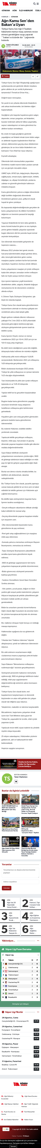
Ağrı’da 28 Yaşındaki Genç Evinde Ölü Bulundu (12, 905)
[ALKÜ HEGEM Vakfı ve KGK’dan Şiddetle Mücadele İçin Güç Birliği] (11, 799)
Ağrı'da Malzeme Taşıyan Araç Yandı (14, 931)
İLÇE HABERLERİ (26, 11)
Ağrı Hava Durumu (30, 1096)
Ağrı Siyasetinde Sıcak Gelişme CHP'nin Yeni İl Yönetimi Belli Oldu (13, 918)
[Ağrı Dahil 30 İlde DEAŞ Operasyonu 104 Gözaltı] (11, 842)
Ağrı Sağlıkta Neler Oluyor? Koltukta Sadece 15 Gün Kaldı (34, 931)
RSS (6, 1129)
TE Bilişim (26, 1136)
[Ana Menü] (38, 4)
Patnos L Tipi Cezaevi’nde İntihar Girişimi (35, 905)
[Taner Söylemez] (7, 778)
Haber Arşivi (28, 1119)
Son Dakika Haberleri (11, 1119)
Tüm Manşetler (29, 1112)
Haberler (4, 17)
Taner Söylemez (20, 777)
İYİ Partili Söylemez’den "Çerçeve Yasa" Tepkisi (30, 831)
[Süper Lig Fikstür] (38, 1012)
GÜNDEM (6, 11)
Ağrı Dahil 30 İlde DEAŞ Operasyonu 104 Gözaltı (10, 850)
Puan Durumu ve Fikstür (8, 1113)
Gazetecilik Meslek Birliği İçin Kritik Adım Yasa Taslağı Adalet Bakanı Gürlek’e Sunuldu (29, 852)
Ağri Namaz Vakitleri (11, 1104)
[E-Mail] (16, 782)
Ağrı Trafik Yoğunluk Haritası (29, 1105)
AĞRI (14, 11)
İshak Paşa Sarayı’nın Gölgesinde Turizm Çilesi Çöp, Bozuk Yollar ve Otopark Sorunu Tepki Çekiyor (29, 809)
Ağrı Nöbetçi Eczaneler (7, 1097)
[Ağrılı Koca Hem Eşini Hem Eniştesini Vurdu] (11, 822)
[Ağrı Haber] (9, 3)
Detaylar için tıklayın (20, 1004)
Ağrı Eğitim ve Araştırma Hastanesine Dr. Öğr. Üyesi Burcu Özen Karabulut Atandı (35, 918)
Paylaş (6, 76)
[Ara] (34, 4)
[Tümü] (38, 941)
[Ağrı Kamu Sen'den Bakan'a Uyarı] (20, 61)
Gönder (6, 888)
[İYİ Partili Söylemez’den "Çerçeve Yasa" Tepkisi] (30, 822)
